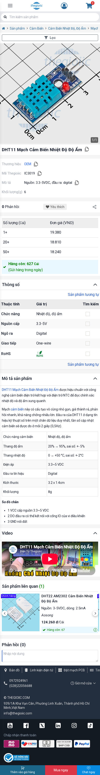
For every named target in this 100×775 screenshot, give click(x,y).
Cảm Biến (36, 28)
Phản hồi (10, 207)
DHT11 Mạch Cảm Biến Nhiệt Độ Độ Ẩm (30, 390)
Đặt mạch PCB (74, 670)
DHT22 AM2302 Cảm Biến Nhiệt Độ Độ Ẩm (67, 598)
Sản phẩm (17, 28)
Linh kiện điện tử (41, 670)
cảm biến (17, 409)
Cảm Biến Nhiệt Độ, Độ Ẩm (67, 28)
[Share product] (94, 207)
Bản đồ (14, 670)
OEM (27, 164)
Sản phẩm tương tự (83, 294)
